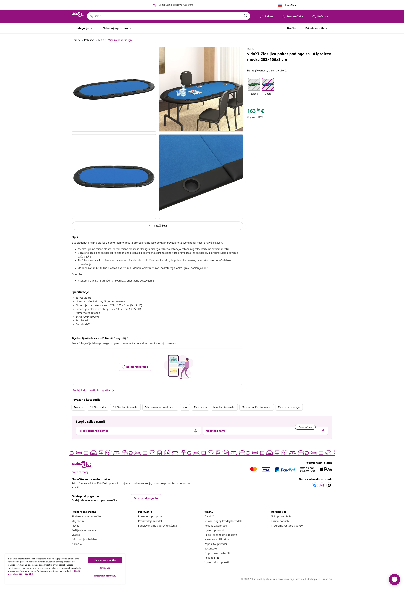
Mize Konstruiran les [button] (224, 407)
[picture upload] (178, 367)
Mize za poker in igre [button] (289, 407)
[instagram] (322, 485)
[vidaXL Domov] (78, 14)
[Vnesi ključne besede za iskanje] (245, 15)
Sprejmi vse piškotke (105, 560)
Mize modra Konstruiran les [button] (256, 407)
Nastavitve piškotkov (217, 539)
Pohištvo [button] (78, 407)
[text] (255, 112)
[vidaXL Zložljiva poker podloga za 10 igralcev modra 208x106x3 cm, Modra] (114, 89)
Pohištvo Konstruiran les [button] (125, 407)
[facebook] (314, 485)
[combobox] (168, 16)
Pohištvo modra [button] (97, 407)
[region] (65, 569)
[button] (172, 5)
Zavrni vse (105, 568)
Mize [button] (184, 407)
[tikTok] (329, 485)
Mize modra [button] (200, 407)
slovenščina (290, 5)
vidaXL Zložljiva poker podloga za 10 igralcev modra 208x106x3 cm (289, 56)
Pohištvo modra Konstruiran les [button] (161, 407)
